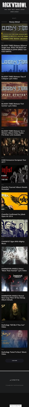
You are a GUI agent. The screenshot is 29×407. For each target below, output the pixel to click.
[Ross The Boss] (14, 118)
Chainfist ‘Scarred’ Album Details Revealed (14, 188)
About (13, 9)
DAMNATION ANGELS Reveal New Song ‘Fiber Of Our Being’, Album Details (13, 298)
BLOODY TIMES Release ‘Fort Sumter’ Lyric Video (12, 105)
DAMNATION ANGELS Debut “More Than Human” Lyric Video (14, 270)
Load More (14, 360)
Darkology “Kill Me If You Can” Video (13, 326)
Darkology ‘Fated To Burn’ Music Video (14, 353)
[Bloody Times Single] (14, 32)
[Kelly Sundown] (14, 312)
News (5, 9)
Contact (22, 9)
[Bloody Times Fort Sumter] (14, 90)
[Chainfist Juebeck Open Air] (14, 201)
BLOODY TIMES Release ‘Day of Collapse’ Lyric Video (13, 78)
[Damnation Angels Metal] (14, 282)
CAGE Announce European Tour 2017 (13, 161)
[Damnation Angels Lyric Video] (14, 255)
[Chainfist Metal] (14, 228)
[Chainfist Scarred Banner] (14, 174)
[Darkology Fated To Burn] (14, 339)
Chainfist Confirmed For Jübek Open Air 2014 (13, 215)
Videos (9, 9)
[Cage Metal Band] (14, 147)
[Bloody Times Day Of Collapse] (14, 63)
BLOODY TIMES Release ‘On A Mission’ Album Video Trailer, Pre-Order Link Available (13, 133)
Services (18, 9)
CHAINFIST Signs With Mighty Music (12, 242)
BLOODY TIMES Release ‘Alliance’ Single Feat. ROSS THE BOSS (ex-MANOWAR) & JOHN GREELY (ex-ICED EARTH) (14, 48)
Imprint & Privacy (14, 11)
